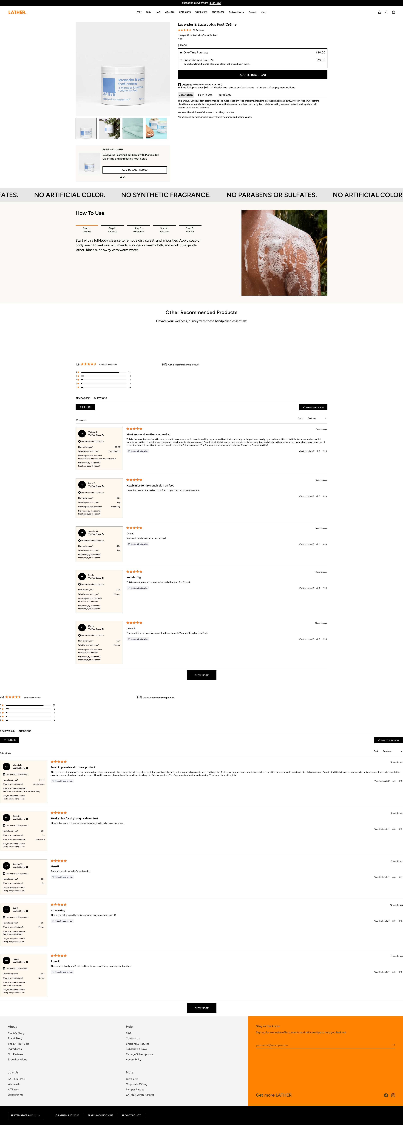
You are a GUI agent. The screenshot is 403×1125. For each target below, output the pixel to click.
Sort (300, 418)
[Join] (392, 1045)
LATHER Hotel (17, 1079)
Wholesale (14, 1084)
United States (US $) (23, 1115)
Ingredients (225, 94)
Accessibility (133, 1059)
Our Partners (15, 1054)
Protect (190, 230)
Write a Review (316, 408)
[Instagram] (393, 1095)
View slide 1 (121, 177)
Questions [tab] (100, 398)
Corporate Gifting (137, 1084)
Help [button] (129, 1026)
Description (186, 94)
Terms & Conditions (100, 1115)
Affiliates (13, 1089)
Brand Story (15, 1038)
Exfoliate (112, 230)
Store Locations (17, 1059)
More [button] (129, 1072)
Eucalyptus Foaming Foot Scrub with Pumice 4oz (130, 154)
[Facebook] (386, 1095)
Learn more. (243, 64)
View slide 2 (124, 177)
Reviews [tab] (83, 398)
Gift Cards (132, 1079)
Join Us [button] (13, 1072)
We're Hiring (15, 1094)
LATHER (62, 1115)
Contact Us (133, 1038)
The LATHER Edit (18, 1043)
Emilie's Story (16, 1033)
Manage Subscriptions (139, 1054)
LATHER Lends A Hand (140, 1094)
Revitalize (164, 230)
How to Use (205, 94)
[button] (139, 12)
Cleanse (87, 230)
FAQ (128, 1033)
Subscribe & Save (136, 1048)
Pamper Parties (135, 1089)
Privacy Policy (131, 1115)
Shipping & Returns (137, 1043)
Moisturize (138, 230)
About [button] (12, 1026)
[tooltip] (138, 451)
